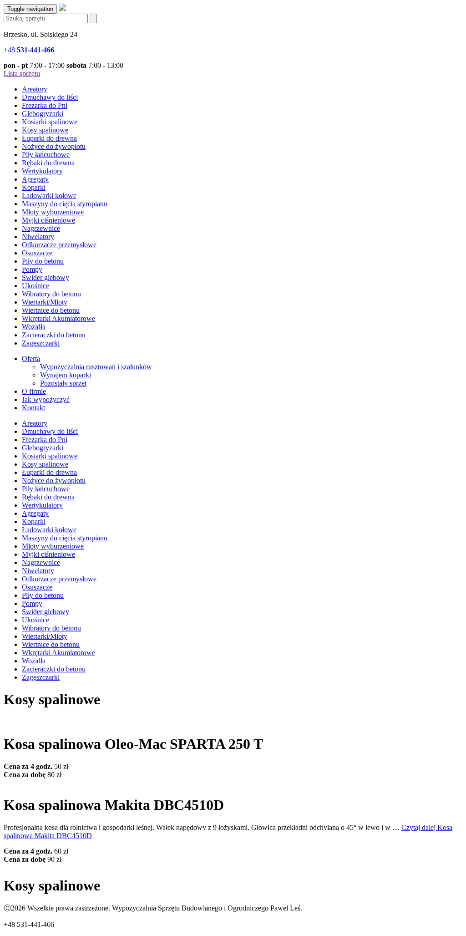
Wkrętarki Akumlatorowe (58, 318)
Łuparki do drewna (49, 138)
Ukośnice (35, 286)
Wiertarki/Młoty (44, 302)
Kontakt (33, 408)
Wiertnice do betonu (51, 310)
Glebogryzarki (42, 113)
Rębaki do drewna (48, 163)
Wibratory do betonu (51, 294)
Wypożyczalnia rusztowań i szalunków (96, 367)
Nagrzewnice (41, 228)
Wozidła (34, 327)
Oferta (31, 358)
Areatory (34, 89)
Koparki (34, 187)
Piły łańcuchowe (46, 154)
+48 (29, 50)
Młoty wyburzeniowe (53, 212)
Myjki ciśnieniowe (48, 220)
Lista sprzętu (22, 73)
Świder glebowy (45, 277)
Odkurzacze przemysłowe (59, 245)
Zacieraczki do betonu (54, 335)
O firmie (34, 391)
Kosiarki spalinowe (49, 122)
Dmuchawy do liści (50, 97)
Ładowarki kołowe (49, 195)
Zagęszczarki (41, 343)
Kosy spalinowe (45, 130)
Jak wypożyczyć (46, 399)
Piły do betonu (43, 261)
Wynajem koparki (65, 375)
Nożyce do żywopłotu (54, 146)
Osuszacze (37, 253)
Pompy (32, 269)
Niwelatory (38, 236)
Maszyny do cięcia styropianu (64, 204)
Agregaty (35, 179)
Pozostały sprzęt (63, 383)
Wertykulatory (42, 171)
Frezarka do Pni (44, 105)
